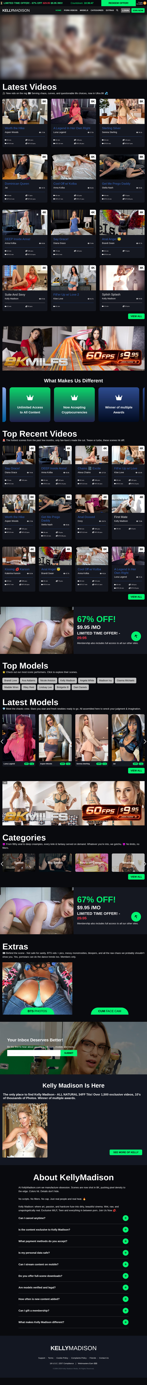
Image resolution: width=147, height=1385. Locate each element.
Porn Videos (70, 10)
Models (84, 10)
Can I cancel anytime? (31, 1218)
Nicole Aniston (47, 680)
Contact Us (104, 1358)
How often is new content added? (39, 1299)
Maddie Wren (11, 687)
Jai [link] (6, 187)
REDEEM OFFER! (118, 3)
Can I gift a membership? (33, 1310)
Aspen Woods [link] (11, 132)
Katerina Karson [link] (12, 573)
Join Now (138, 10)
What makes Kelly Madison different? (41, 1322)
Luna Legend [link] (59, 132)
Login (125, 10)
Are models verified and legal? (37, 1287)
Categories (97, 10)
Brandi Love (10, 680)
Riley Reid (28, 687)
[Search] (117, 10)
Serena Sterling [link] (109, 132)
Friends (93, 1358)
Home (58, 10)
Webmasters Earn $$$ (87, 1363)
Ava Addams (28, 680)
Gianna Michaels (125, 680)
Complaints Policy (79, 1358)
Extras (110, 10)
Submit (68, 1053)
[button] (145, 742)
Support (41, 1358)
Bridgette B (63, 687)
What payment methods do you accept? (42, 1241)
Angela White (87, 680)
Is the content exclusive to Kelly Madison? (44, 1229)
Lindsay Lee (45, 687)
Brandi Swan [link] (108, 243)
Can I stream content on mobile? (38, 1264)
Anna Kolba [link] (59, 187)
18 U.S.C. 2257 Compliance (62, 1363)
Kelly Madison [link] (11, 298)
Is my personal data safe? (34, 1252)
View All (136, 316)
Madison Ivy (105, 680)
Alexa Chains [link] (84, 472)
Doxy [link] (80, 521)
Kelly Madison (67, 680)
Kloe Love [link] (58, 298)
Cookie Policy (62, 1358)
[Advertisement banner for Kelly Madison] (73, 348)
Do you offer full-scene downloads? (40, 1275)
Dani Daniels (80, 687)
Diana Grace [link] (59, 243)
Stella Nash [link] (107, 187)
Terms (50, 1358)
